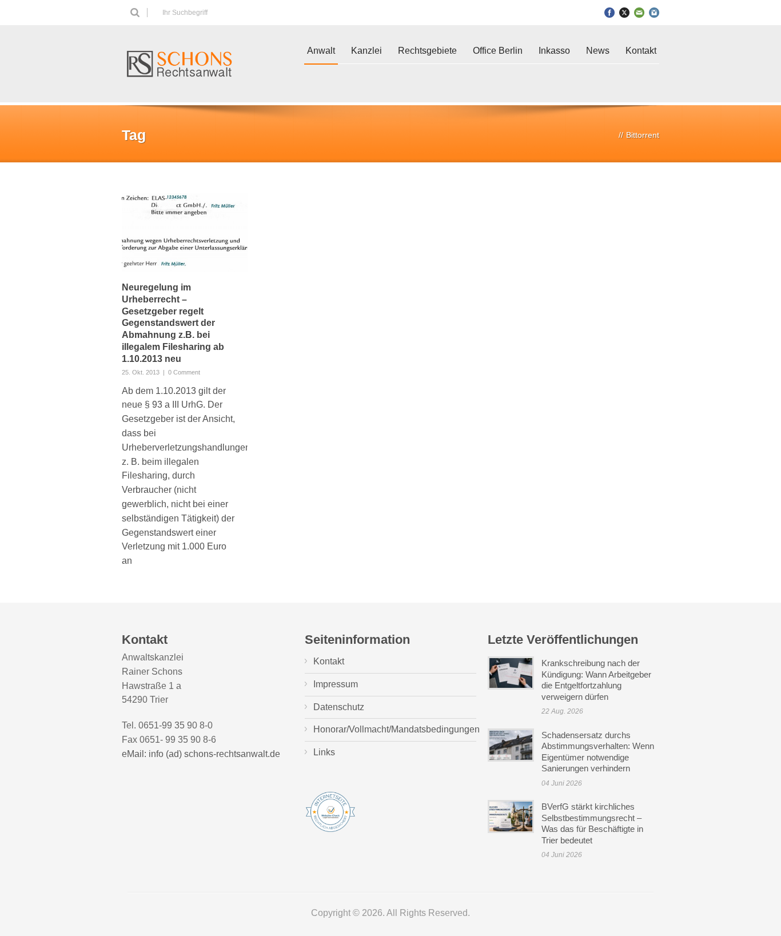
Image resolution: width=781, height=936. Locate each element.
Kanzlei (366, 50)
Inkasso (554, 50)
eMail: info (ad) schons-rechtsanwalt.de (201, 754)
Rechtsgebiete (427, 50)
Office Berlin (498, 50)
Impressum (335, 684)
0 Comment (184, 372)
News (597, 50)
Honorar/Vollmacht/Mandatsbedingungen (396, 729)
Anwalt (321, 50)
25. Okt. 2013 (141, 372)
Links (324, 752)
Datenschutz (338, 707)
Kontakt (640, 50)
